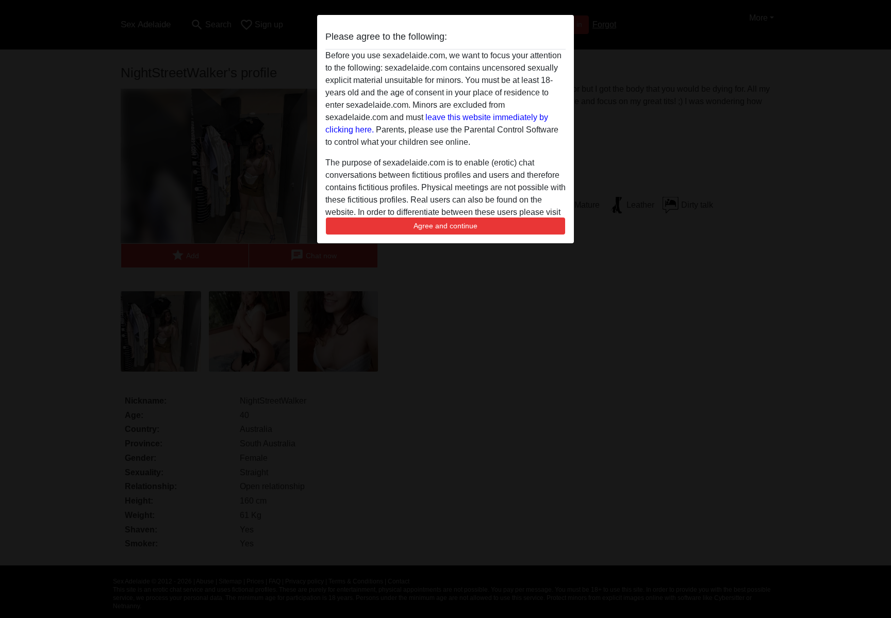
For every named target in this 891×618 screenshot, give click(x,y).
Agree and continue (445, 226)
